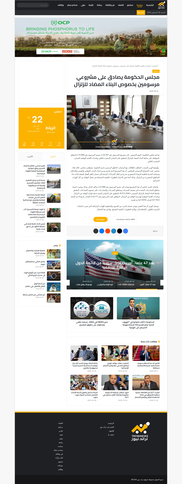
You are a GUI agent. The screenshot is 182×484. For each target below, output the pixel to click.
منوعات (60, 465)
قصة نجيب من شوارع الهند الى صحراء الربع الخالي (34, 274)
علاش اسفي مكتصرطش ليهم (35, 263)
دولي (83, 5)
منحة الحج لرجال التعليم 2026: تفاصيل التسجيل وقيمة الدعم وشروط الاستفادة (35, 184)
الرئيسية (150, 5)
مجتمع (130, 5)
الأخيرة (30, 156)
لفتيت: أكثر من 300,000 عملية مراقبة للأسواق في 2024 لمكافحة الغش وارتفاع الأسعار (147, 395)
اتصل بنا (111, 435)
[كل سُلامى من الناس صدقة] (54, 298)
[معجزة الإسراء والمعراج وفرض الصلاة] (54, 254)
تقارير (61, 431)
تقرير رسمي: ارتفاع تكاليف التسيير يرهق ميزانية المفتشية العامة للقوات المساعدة (34, 169)
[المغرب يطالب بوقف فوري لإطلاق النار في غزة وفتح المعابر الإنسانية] (115, 353)
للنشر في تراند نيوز (107, 427)
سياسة (140, 5)
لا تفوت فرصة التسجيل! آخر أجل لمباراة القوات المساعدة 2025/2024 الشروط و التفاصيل (34, 213)
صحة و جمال (72, 5)
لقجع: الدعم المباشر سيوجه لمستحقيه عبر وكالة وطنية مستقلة (148, 366)
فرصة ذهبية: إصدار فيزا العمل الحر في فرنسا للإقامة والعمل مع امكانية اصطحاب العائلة (34, 198)
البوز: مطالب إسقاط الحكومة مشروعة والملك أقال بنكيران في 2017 (116, 395)
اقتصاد (121, 5)
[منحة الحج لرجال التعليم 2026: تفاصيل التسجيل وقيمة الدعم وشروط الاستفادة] (54, 183)
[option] (115, 264)
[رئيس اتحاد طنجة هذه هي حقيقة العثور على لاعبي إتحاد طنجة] (54, 227)
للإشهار (111, 431)
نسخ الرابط (100, 219)
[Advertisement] (40, 82)
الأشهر (52, 156)
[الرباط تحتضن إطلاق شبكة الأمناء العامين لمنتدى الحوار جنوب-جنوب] (84, 382)
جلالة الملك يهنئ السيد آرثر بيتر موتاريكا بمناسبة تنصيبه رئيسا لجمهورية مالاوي (85, 366)
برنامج (60, 427)
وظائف (61, 5)
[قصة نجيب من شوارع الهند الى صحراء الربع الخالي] (54, 276)
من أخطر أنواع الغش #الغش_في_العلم (35, 285)
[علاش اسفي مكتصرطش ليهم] (54, 265)
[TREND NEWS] (161, 5)
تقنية (91, 5)
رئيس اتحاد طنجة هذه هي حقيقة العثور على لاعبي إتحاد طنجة (34, 226)
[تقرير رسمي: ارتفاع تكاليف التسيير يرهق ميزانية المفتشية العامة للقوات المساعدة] (54, 169)
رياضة (99, 5)
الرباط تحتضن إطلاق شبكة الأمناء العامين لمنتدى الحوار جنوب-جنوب (84, 395)
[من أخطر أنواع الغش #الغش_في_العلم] (54, 287)
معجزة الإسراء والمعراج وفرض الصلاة (35, 252)
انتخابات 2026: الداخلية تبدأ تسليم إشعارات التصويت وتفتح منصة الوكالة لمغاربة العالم (115, 265)
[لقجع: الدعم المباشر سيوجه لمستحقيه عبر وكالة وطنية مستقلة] (146, 353)
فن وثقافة (110, 5)
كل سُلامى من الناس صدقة (34, 294)
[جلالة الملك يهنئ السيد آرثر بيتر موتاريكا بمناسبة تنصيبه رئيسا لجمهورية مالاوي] (84, 353)
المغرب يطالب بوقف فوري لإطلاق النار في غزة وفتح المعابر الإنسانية (116, 366)
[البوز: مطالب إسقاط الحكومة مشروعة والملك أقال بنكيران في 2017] (115, 382)
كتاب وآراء (59, 458)
